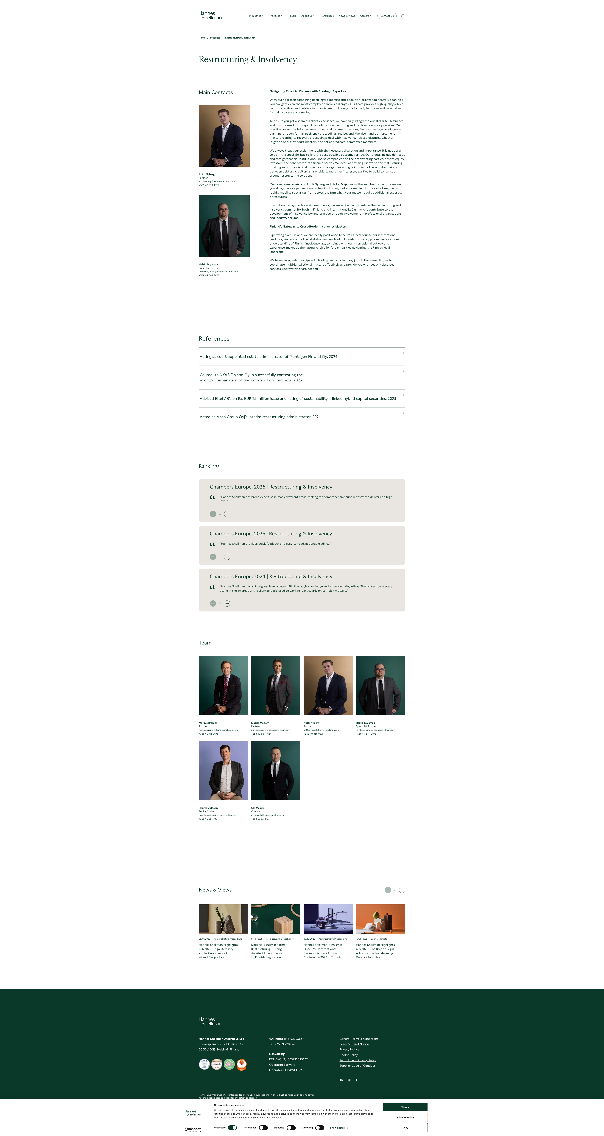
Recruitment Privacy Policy (358, 1060)
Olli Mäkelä (257, 807)
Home (202, 37)
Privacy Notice (349, 1049)
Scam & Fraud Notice (354, 1044)
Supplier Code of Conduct (357, 1065)
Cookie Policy (349, 1055)
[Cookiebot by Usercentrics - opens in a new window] (193, 1130)
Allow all (405, 1107)
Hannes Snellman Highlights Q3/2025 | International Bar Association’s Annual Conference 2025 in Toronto (323, 951)
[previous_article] (213, 514)
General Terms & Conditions (359, 1039)
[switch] (263, 1126)
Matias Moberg (260, 722)
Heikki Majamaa (208, 264)
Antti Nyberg (207, 174)
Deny (405, 1127)
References (327, 15)
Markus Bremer (208, 722)
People (292, 15)
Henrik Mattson (208, 807)
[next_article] (227, 514)
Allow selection (405, 1117)
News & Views (347, 15)
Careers (364, 15)
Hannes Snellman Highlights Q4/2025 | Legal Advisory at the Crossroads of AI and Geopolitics (218, 951)
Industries (255, 15)
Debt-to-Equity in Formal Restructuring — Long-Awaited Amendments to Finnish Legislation (268, 951)
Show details (337, 1128)
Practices (274, 15)
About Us (306, 15)
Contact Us (387, 15)
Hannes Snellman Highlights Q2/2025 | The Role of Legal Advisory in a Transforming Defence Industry (375, 951)
